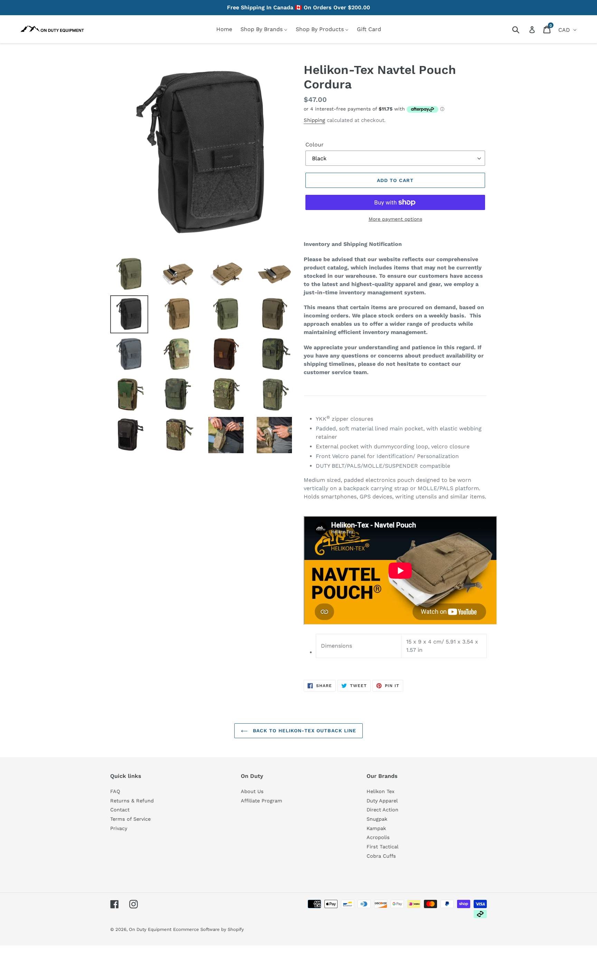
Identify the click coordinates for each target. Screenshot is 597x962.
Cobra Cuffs (381, 856)
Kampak (376, 828)
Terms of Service (130, 819)
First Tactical (382, 846)
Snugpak (377, 819)
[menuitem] (224, 29)
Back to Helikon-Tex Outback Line (304, 730)
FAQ (115, 791)
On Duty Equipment (150, 929)
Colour (314, 144)
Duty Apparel (382, 800)
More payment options (395, 219)
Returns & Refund (132, 800)
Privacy (118, 828)
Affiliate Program (261, 800)
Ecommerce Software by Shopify (208, 929)
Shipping (314, 120)
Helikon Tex (381, 791)
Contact (120, 809)
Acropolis (378, 837)
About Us (252, 791)
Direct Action (382, 809)
